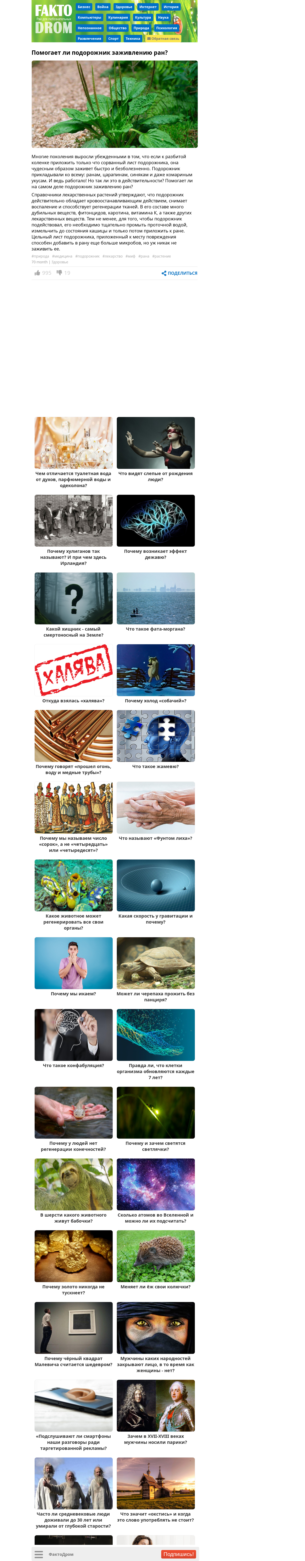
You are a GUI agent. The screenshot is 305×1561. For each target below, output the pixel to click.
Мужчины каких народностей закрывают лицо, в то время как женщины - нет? (155, 1364)
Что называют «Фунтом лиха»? (155, 838)
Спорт (113, 38)
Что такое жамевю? (155, 766)
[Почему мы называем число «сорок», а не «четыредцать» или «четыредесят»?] (73, 832)
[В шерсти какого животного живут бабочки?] (73, 1209)
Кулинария (118, 17)
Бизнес (84, 7)
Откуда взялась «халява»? (73, 701)
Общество (118, 28)
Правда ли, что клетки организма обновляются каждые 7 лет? (155, 1071)
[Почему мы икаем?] (73, 988)
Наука (163, 17)
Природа (141, 28)
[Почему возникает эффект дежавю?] (156, 545)
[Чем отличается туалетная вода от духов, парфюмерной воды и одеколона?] (73, 467)
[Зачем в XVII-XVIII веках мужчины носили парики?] (156, 1430)
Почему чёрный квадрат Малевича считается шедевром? (73, 1361)
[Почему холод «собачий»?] (156, 695)
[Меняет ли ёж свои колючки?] (156, 1281)
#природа (40, 256)
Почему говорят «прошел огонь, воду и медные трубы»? (73, 769)
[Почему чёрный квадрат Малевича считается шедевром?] (73, 1352)
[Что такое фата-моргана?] (156, 623)
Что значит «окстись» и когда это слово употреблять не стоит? (155, 1517)
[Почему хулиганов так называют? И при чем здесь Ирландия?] (73, 545)
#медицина (62, 256)
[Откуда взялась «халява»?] (73, 695)
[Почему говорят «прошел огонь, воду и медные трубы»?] (73, 760)
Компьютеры (89, 17)
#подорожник (87, 256)
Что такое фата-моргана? (155, 629)
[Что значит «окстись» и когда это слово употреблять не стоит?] (156, 1508)
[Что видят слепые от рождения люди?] (156, 467)
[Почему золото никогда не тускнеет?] (73, 1281)
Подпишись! (178, 1554)
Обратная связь (165, 38)
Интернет (148, 7)
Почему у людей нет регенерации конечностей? (73, 1146)
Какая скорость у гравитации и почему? (155, 919)
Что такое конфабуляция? (73, 1065)
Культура (143, 17)
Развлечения (89, 38)
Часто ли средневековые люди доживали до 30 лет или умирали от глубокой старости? (73, 1520)
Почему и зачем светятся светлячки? (155, 1146)
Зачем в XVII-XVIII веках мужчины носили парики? (155, 1439)
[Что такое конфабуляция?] (73, 1059)
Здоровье (124, 7)
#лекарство (112, 256)
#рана (143, 256)
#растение (161, 256)
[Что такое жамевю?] (156, 760)
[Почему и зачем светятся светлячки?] (156, 1137)
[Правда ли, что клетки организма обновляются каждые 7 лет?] (156, 1059)
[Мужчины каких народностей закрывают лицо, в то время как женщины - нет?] (156, 1352)
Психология (166, 28)
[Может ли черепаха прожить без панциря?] (156, 988)
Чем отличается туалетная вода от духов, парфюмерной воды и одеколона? (73, 479)
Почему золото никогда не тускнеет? (73, 1290)
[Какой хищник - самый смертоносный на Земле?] (73, 623)
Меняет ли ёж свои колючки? (155, 1287)
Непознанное (90, 28)
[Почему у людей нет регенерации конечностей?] (73, 1137)
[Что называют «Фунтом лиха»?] (156, 832)
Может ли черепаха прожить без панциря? (156, 997)
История (171, 7)
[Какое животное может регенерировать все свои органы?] (73, 910)
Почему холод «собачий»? (155, 701)
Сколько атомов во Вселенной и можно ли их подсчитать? (156, 1218)
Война (103, 7)
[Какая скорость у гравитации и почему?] (156, 910)
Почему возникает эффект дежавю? (155, 554)
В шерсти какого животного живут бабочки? (73, 1218)
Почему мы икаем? (73, 994)
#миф (130, 256)
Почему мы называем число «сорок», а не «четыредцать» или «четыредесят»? (73, 844)
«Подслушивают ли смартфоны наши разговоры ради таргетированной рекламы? (73, 1442)
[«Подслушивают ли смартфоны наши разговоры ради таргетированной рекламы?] (73, 1430)
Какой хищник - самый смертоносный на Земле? (73, 632)
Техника (133, 38)
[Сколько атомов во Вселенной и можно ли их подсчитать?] (156, 1209)
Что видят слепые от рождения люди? (155, 476)
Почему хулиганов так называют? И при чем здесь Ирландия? (73, 557)
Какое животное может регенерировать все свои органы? (73, 922)
